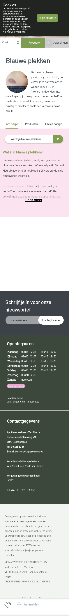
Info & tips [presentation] (12, 124)
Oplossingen (60, 42)
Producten (35, 42)
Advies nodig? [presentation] (53, 124)
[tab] (13, 125)
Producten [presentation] (31, 124)
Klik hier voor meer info (14, 32)
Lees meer (33, 199)
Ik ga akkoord (47, 18)
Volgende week (16, 386)
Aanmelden (31, 604)
